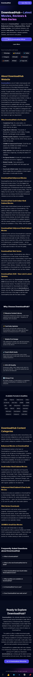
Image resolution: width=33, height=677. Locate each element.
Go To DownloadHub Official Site (16, 661)
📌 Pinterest (24, 57)
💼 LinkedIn (6, 60)
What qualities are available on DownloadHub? (13, 579)
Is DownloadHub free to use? (13, 587)
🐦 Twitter (26, 53)
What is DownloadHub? (11, 556)
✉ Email (14, 60)
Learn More (16, 44)
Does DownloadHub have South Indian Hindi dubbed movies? (15, 571)
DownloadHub (5, 83)
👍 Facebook (16, 53)
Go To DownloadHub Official (16, 39)
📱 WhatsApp (6, 53)
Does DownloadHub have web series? (15, 593)
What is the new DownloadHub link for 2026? (15, 563)
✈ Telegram (6, 57)
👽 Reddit (14, 57)
